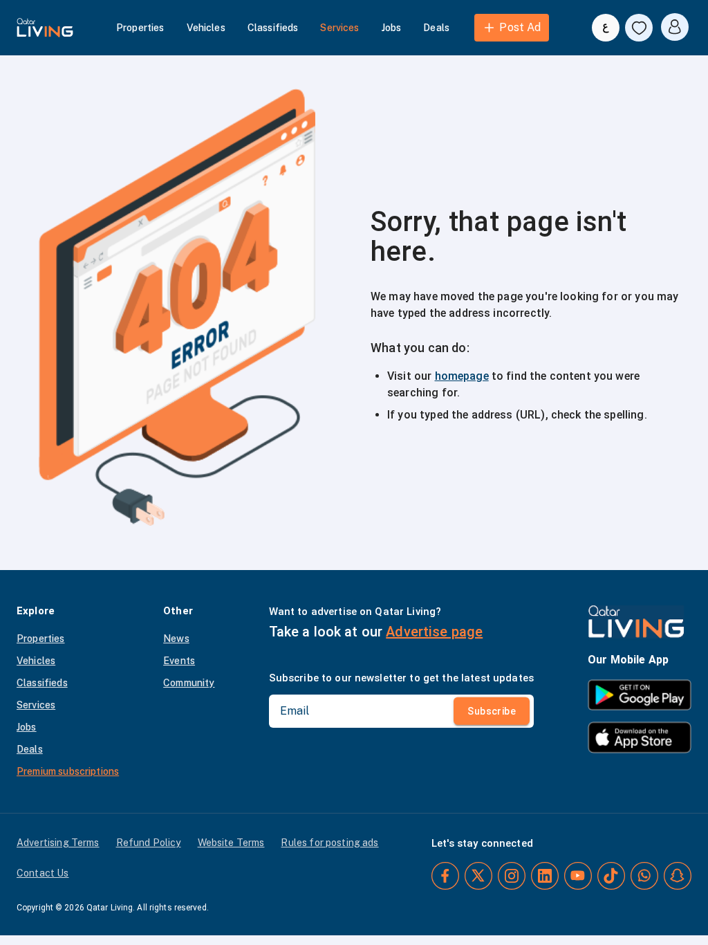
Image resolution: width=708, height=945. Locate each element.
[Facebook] (445, 876)
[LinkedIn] (545, 876)
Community (188, 682)
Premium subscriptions (68, 771)
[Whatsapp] (644, 876)
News (176, 638)
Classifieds (273, 27)
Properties (140, 27)
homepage (462, 376)
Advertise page (434, 631)
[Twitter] (478, 876)
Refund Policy (148, 842)
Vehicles (206, 27)
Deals (436, 27)
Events (179, 660)
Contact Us (43, 873)
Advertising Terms (58, 842)
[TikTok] (611, 876)
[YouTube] (578, 876)
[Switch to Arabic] (606, 28)
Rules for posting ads (329, 842)
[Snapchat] (677, 876)
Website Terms (231, 842)
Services (339, 27)
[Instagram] (511, 876)
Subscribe (491, 711)
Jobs (392, 27)
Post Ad (520, 27)
